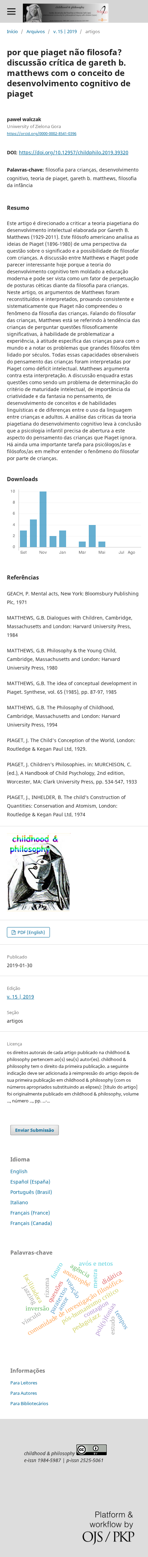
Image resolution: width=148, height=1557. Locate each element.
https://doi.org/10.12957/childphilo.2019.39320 (73, 152)
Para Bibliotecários (29, 1403)
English (19, 1171)
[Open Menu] (11, 11)
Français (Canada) (31, 1223)
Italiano (19, 1202)
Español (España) (30, 1181)
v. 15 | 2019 (65, 31)
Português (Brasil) (31, 1192)
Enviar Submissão (34, 1130)
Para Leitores (23, 1383)
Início (12, 31)
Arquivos (36, 31)
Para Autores (23, 1393)
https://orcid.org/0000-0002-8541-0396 (41, 133)
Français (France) (30, 1212)
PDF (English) (31, 932)
